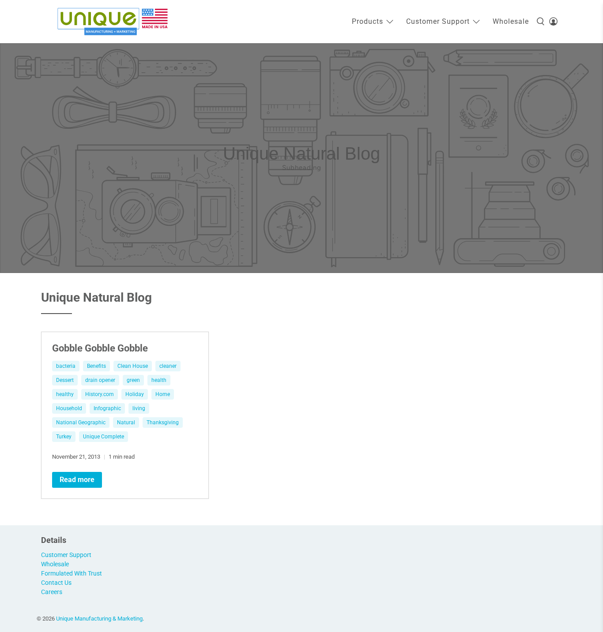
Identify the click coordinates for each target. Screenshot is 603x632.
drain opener (100, 380)
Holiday (134, 394)
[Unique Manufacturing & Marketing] (112, 21)
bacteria (65, 366)
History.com (99, 394)
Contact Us (56, 582)
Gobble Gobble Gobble (100, 348)
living (138, 408)
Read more (77, 479)
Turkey (64, 437)
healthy (65, 394)
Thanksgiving (163, 422)
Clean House (132, 366)
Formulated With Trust (71, 573)
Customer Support (438, 21)
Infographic (107, 408)
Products (367, 21)
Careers (51, 591)
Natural (126, 422)
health (158, 380)
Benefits (96, 366)
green (133, 380)
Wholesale (511, 21)
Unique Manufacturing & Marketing (99, 618)
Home (162, 394)
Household (69, 408)
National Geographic (81, 422)
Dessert (65, 380)
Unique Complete (103, 437)
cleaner (168, 366)
